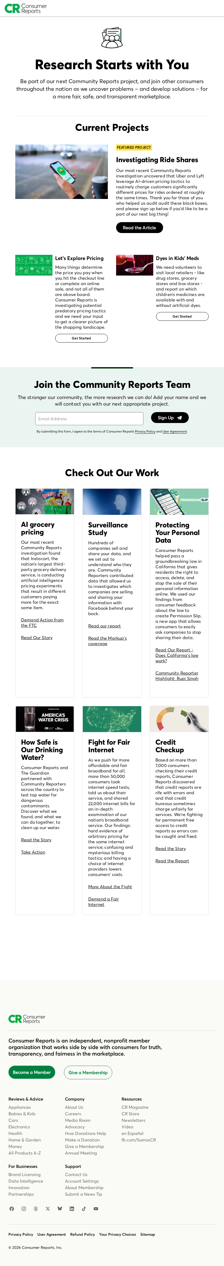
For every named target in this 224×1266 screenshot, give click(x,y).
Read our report (104, 626)
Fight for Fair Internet (109, 746)
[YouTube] (96, 1209)
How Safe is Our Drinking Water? (42, 750)
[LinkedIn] (72, 1209)
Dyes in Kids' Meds (177, 258)
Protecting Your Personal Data (177, 533)
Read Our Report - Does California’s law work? (176, 655)
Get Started (81, 338)
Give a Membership (88, 1072)
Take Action (33, 852)
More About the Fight (110, 886)
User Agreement (175, 431)
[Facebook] (11, 1209)
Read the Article (139, 227)
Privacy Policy (145, 431)
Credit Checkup (169, 746)
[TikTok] (84, 1209)
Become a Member (32, 1072)
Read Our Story (36, 637)
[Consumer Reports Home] (29, 1019)
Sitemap (147, 1234)
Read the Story (36, 839)
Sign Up (166, 417)
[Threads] (36, 1209)
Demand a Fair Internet (103, 901)
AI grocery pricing (38, 528)
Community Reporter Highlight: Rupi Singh (176, 675)
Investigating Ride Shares (157, 159)
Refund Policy (82, 1234)
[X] (48, 1209)
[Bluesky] (60, 1209)
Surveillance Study (108, 529)
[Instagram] (23, 1209)
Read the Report (172, 860)
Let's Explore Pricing (79, 258)
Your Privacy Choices (117, 1234)
